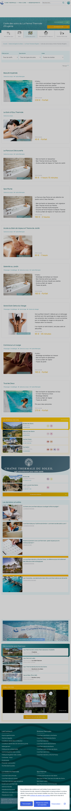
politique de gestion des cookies (40, 795)
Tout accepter (26, 804)
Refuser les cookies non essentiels (42, 804)
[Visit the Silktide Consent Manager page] (65, 804)
